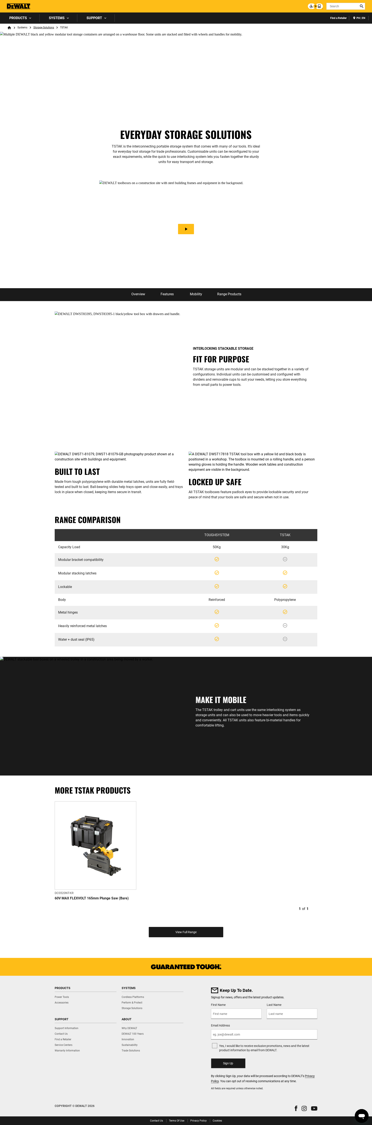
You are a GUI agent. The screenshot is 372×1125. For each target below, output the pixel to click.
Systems (57, 18)
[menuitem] (20, 18)
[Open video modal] (186, 229)
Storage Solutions (43, 27)
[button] (296, 1108)
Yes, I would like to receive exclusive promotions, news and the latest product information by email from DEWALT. (264, 1048)
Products (18, 18)
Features (167, 294)
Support (94, 18)
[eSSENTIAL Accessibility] (315, 6)
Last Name (274, 1004)
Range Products (229, 294)
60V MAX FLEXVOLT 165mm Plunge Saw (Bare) (92, 898)
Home (9, 28)
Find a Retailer (338, 18)
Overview (138, 294)
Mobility (196, 294)
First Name (218, 1004)
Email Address (220, 1025)
